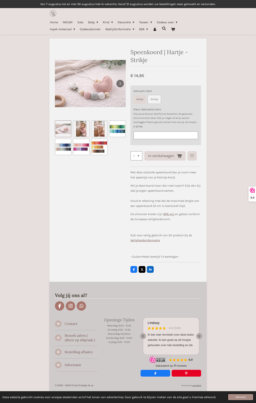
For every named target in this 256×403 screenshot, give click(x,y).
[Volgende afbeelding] (120, 83)
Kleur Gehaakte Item (147, 109)
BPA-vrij (168, 214)
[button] (63, 128)
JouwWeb (196, 385)
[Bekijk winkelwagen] (172, 29)
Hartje (139, 99)
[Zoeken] (163, 28)
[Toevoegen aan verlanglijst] (192, 156)
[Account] (154, 29)
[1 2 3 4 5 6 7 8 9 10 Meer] (136, 156)
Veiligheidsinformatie (145, 240)
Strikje (154, 99)
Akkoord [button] (241, 397)
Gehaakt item (142, 91)
